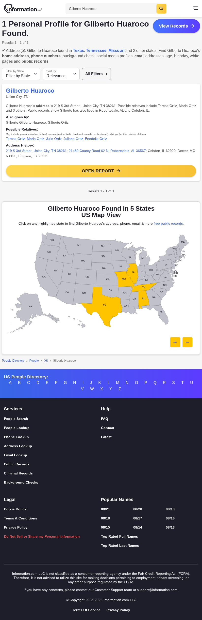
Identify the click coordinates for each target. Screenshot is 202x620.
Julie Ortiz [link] (54, 139)
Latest (106, 437)
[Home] (23, 9)
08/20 (137, 509)
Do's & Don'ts (15, 509)
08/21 (105, 509)
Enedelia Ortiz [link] (96, 139)
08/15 (105, 527)
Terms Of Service (86, 610)
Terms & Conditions (20, 518)
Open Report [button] (98, 170)
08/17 (137, 518)
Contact (107, 428)
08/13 (170, 527)
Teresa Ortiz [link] (15, 139)
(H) (46, 360)
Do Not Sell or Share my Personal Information (42, 536)
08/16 (170, 518)
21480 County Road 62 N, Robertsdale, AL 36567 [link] (107, 151)
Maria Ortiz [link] (35, 139)
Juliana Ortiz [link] (73, 139)
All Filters (94, 74)
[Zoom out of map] (187, 342)
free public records (168, 223)
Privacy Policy (16, 527)
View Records (173, 26)
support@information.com (157, 590)
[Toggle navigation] (196, 9)
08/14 (137, 527)
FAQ (104, 419)
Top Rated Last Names (120, 545)
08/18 (105, 518)
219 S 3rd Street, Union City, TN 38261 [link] (36, 151)
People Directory (13, 360)
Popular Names (117, 499)
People (34, 360)
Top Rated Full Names (119, 536)
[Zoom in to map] (175, 342)
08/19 (170, 509)
